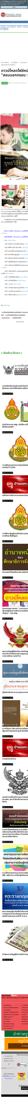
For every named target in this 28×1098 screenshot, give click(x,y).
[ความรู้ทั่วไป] (4, 29)
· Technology (7, 1005)
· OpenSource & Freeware (11, 1015)
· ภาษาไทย (24, 1015)
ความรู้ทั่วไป (14, 62)
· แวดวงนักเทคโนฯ (8, 1028)
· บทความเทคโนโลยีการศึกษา (10, 1008)
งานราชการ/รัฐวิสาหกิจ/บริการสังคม (14, 63)
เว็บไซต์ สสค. (7, 305)
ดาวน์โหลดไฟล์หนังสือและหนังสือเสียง (15, 315)
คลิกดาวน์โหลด (12, 240)
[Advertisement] (14, 975)
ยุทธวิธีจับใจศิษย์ (17, 318)
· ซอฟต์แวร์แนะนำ (8, 1017)
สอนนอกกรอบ (5, 318)
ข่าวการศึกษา (5, 62)
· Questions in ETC (8, 1026)
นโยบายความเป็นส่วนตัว (13, 4)
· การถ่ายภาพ (6, 1019)
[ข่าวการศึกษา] (11, 26)
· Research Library (8, 1024)
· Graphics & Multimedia (10, 1012)
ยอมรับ (14, 7)
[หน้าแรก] (3, 26)
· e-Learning (6, 1010)
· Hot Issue (6, 1021)
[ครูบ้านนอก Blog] (19, 26)
